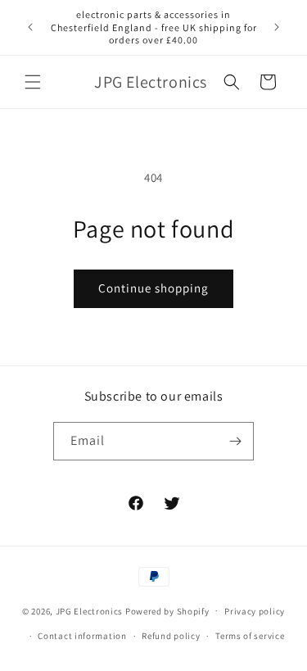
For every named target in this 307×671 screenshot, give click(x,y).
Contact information (82, 636)
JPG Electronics (90, 610)
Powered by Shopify (167, 610)
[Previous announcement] (30, 27)
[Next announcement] (277, 27)
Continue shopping (153, 288)
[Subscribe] (235, 441)
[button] (33, 82)
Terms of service (249, 636)
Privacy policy (254, 611)
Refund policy (171, 636)
